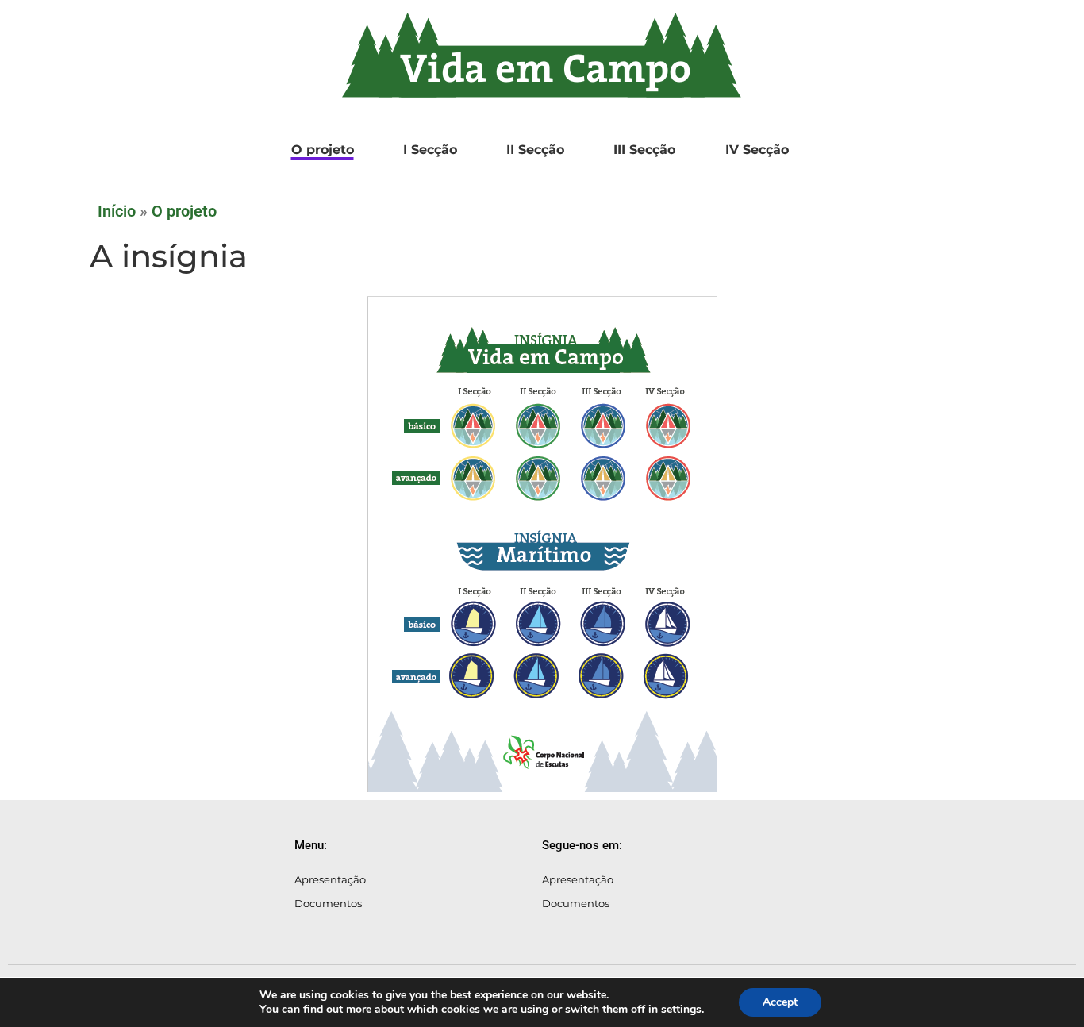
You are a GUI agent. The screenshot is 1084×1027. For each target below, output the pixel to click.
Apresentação (330, 879)
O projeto (184, 211)
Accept (780, 1002)
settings (681, 1009)
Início (117, 211)
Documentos (328, 903)
